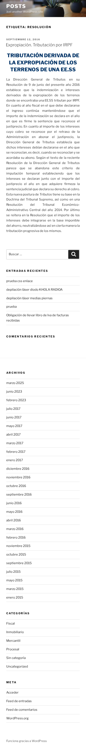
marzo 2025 (15, 383)
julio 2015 (13, 572)
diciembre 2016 (17, 469)
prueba (11, 306)
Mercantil (13, 641)
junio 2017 (14, 417)
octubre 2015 (16, 554)
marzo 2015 (15, 589)
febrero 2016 (16, 537)
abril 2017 (13, 434)
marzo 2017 (14, 443)
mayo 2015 (14, 580)
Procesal (12, 649)
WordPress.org (17, 718)
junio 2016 (14, 503)
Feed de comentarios (21, 710)
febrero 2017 (15, 452)
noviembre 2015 (18, 546)
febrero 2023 (16, 400)
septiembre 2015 (19, 563)
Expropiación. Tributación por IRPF (39, 44)
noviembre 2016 (18, 477)
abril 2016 (13, 520)
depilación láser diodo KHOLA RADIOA (34, 290)
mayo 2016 (14, 512)
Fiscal (10, 623)
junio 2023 (14, 391)
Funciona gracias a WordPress (26, 741)
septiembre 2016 (19, 494)
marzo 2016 (15, 529)
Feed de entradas (19, 701)
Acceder (12, 692)
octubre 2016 (16, 486)
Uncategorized (17, 666)
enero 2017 (14, 460)
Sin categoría (16, 658)
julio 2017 (13, 409)
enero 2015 (14, 597)
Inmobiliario (15, 632)
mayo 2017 (14, 426)
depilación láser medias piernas (29, 298)
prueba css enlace (19, 281)
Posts (16, 6)
